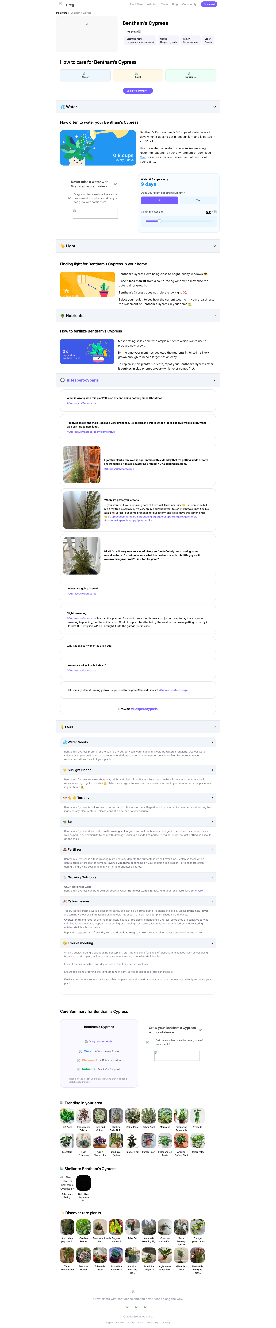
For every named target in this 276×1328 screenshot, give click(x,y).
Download (209, 4)
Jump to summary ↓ (138, 90)
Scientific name (134, 38)
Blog (175, 4)
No (159, 200)
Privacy (130, 1322)
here (200, 890)
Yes (198, 200)
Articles (152, 4)
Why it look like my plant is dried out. (89, 645)
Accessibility (152, 1322)
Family (186, 38)
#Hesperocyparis (83, 380)
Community (189, 4)
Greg (143, 157)
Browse (138, 709)
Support (109, 1322)
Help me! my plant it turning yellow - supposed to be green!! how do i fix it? (127, 690)
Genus (163, 38)
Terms (141, 1322)
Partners (120, 1322)
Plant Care (136, 4)
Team (164, 4)
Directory (166, 1322)
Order (207, 38)
